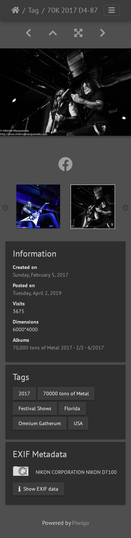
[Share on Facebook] (65, 164)
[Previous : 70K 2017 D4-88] (28, 33)
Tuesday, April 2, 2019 (37, 293)
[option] (38, 206)
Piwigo (80, 522)
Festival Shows (35, 408)
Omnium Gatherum (40, 423)
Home (15, 10)
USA (78, 423)
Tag (33, 10)
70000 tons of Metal (66, 393)
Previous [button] (5, 208)
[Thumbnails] (53, 33)
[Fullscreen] (78, 33)
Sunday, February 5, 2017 (40, 275)
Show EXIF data (40, 488)
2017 (24, 393)
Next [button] (125, 208)
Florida (72, 408)
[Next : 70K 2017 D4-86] (102, 33)
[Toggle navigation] (112, 10)
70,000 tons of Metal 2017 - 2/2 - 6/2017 (58, 347)
